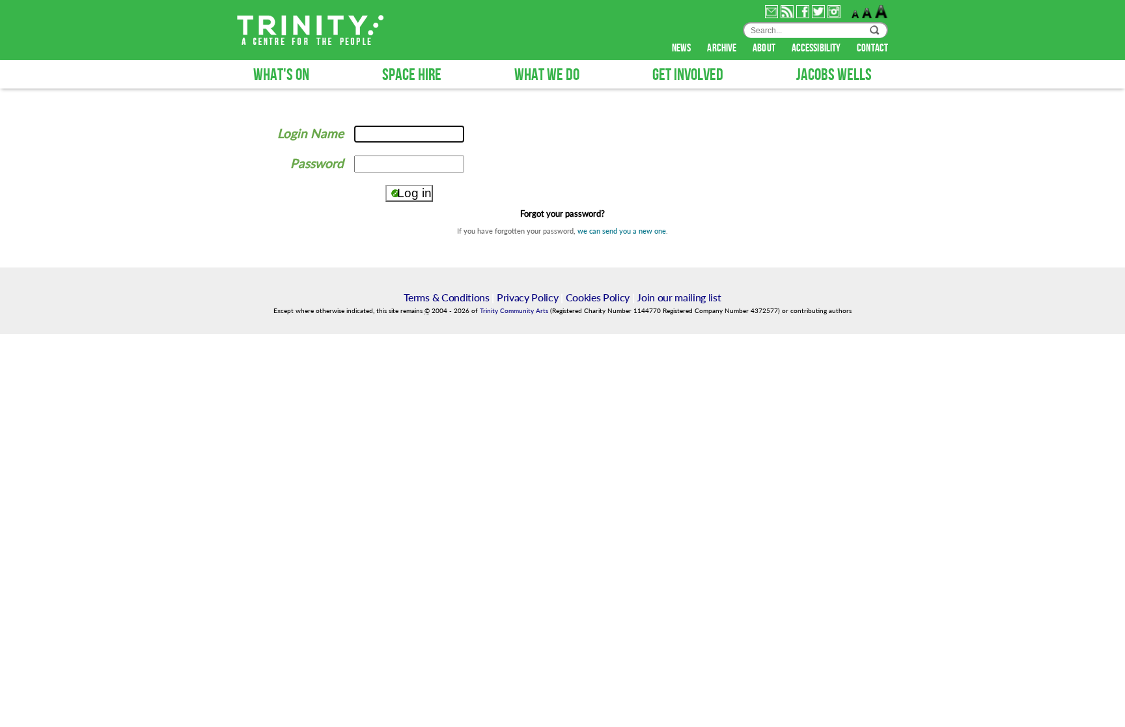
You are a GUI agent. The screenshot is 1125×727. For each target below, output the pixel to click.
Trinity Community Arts (515, 310)
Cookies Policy (598, 297)
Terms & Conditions (446, 297)
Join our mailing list (679, 297)
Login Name (310, 133)
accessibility (817, 48)
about (765, 48)
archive (722, 48)
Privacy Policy (528, 297)
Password (317, 163)
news (682, 48)
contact (872, 48)
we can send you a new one (621, 230)
